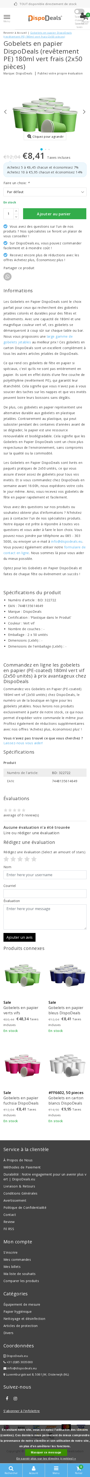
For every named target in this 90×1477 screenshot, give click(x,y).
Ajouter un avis (19, 937)
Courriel (9, 885)
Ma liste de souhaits (19, 1274)
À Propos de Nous (18, 1160)
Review (9, 1222)
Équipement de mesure (21, 1304)
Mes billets (12, 1266)
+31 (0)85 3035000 (19, 1362)
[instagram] (15, 1398)
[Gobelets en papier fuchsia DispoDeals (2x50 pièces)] (22, 1065)
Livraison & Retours (19, 1186)
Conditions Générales (20, 1193)
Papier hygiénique (17, 1311)
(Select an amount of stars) (44, 852)
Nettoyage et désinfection (24, 1318)
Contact (9, 1214)
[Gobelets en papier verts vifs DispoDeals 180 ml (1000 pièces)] (22, 975)
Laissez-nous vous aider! (23, 743)
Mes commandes (17, 1259)
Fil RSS (8, 1229)
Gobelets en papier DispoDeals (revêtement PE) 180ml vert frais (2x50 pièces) (37, 34)
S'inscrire (10, 1252)
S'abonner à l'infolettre (21, 1411)
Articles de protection (20, 1326)
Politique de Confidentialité (24, 1207)
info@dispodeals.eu (66, 541)
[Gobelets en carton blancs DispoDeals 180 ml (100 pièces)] (67, 1065)
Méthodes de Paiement (22, 1167)
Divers (8, 1333)
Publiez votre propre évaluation (60, 73)
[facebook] (6, 1398)
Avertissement (14, 1200)
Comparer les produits (21, 1281)
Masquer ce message (46, 1452)
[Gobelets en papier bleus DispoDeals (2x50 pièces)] (67, 975)
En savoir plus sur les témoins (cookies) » (46, 1458)
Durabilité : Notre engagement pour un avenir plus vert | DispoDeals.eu (44, 1176)
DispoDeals (24, 73)
